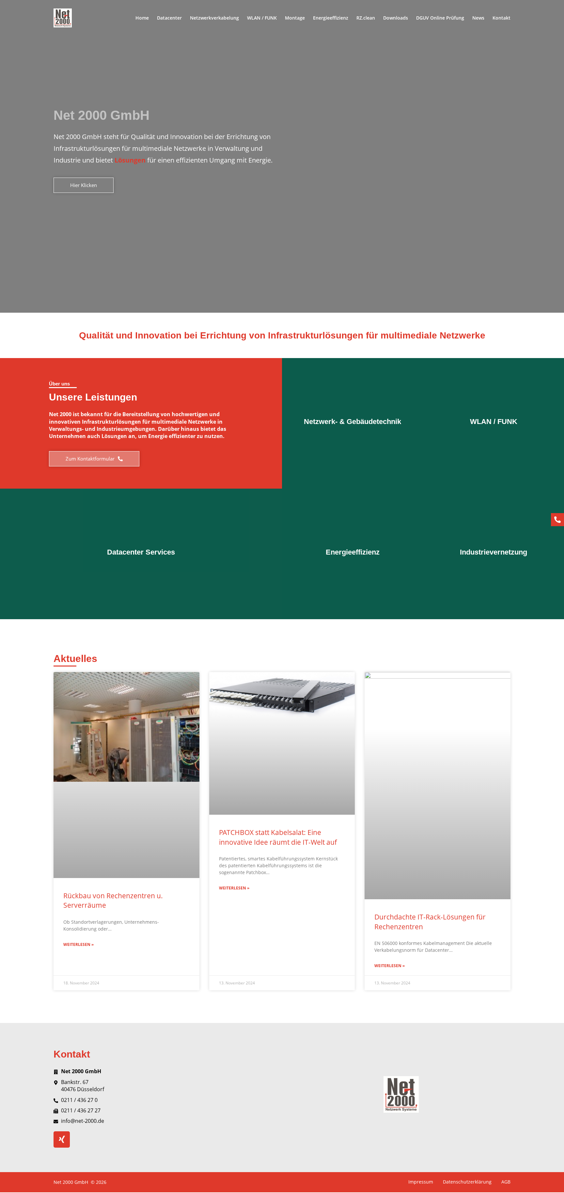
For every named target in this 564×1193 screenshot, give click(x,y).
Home (142, 18)
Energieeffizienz (330, 18)
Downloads (395, 18)
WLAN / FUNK (262, 18)
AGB (505, 1182)
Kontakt (501, 18)
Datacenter (169, 18)
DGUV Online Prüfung (440, 18)
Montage (295, 18)
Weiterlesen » (78, 944)
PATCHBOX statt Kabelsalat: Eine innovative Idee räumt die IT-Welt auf (278, 837)
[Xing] (62, 1139)
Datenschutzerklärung (467, 1182)
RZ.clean (365, 18)
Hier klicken (352, 446)
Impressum (420, 1182)
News (478, 18)
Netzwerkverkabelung (214, 18)
